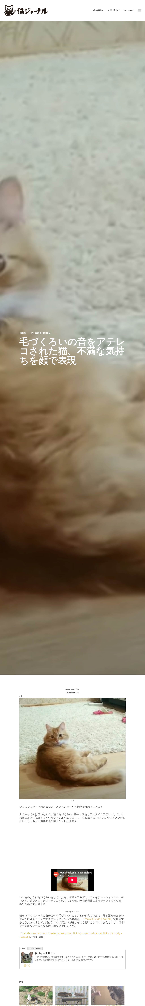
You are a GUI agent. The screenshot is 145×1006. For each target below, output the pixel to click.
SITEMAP (129, 10)
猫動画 (23, 333)
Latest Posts (35, 948)
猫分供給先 (98, 10)
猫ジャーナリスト (45, 953)
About (23, 948)
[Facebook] (25, 965)
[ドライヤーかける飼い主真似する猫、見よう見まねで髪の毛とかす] (107, 995)
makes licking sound (98, 919)
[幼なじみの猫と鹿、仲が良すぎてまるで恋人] (36, 995)
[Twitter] (28, 965)
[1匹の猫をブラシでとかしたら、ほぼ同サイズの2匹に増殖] (72, 995)
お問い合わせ (113, 10)
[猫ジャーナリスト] (27, 961)
